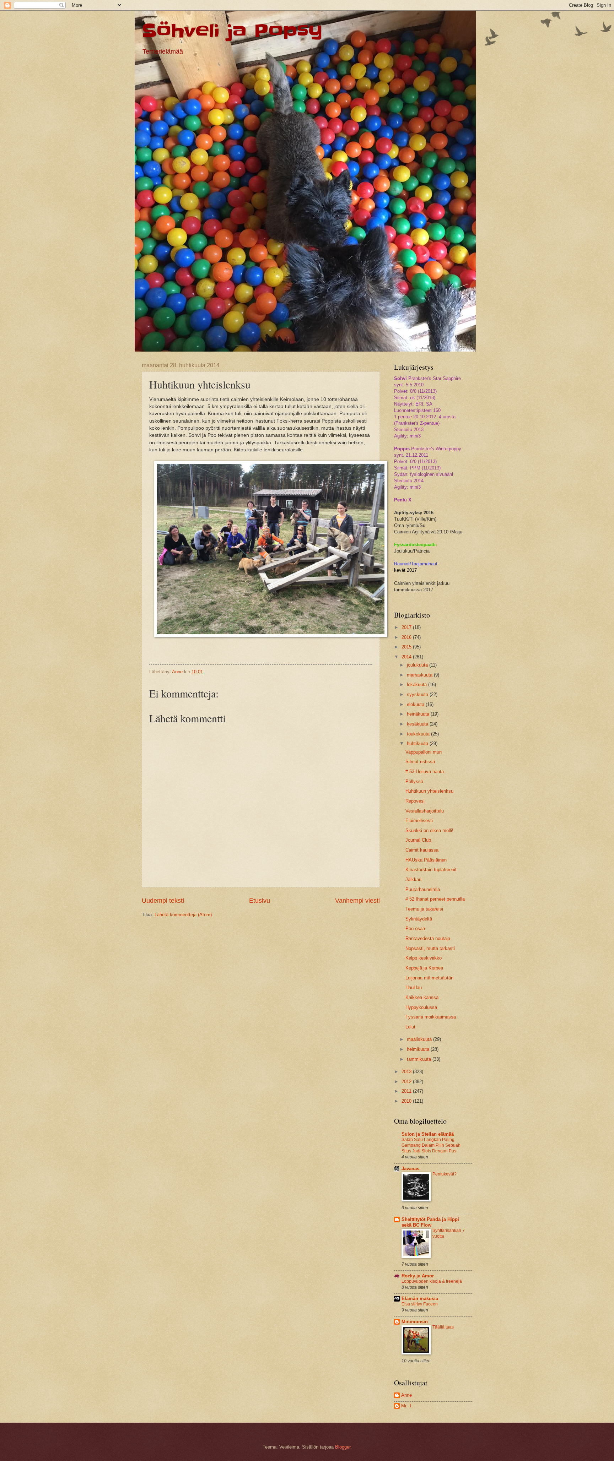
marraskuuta (420, 675)
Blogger (342, 1447)
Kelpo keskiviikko (423, 958)
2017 (407, 627)
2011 (407, 1091)
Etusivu (259, 900)
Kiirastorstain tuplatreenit (431, 869)
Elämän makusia (420, 1298)
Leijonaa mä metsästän (429, 978)
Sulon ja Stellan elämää (428, 1134)
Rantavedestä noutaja (427, 938)
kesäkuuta (418, 724)
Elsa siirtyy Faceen (420, 1304)
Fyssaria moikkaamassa (430, 1017)
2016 (407, 637)
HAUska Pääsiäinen (426, 860)
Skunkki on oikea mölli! (429, 830)
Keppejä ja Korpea (424, 968)
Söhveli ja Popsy (232, 30)
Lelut (410, 1027)
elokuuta (416, 704)
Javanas (410, 1168)
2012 (407, 1081)
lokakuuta (417, 684)
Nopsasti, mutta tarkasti (430, 948)
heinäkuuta (419, 714)
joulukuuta (418, 665)
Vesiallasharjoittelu (424, 811)
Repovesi (415, 801)
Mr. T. (407, 1405)
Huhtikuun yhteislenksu (429, 791)
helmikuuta (419, 1049)
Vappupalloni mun (423, 752)
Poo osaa (415, 928)
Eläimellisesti (419, 820)
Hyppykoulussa (421, 1007)
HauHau (413, 987)
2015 (407, 647)
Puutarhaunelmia (422, 889)
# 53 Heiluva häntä (424, 771)
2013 (407, 1071)
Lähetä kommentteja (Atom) (183, 914)
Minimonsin (415, 1321)
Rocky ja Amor (418, 1275)
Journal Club (418, 840)
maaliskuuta (420, 1039)
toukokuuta (419, 734)
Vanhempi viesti (357, 900)
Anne (406, 1395)
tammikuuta (419, 1059)
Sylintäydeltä (418, 919)
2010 (407, 1101)
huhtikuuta (418, 743)
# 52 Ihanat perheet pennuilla (435, 899)
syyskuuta (418, 694)
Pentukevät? (444, 1174)
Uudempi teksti (163, 900)
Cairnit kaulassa (421, 850)
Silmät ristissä (420, 761)
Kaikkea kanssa (421, 997)
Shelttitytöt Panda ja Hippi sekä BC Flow (430, 1222)
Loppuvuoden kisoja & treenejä (432, 1281)
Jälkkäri (413, 879)
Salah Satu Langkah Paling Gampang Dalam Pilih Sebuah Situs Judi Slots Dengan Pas (431, 1145)
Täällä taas (443, 1327)
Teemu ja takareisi (424, 909)
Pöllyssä (414, 781)
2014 (407, 656)
